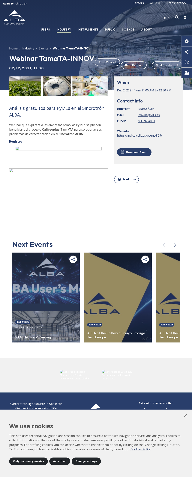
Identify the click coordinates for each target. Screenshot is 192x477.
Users (45, 29)
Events (43, 48)
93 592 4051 (146, 121)
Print (125, 179)
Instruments (88, 29)
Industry (64, 29)
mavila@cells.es (149, 115)
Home (13, 48)
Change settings (86, 461)
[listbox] (167, 17)
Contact (137, 65)
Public (110, 29)
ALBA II (155, 3)
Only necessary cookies (28, 461)
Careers (138, 3)
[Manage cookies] (187, 72)
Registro (15, 141)
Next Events (164, 65)
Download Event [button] (137, 152)
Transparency (176, 3)
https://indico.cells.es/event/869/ (139, 135)
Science (128, 29)
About (146, 29)
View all (111, 62)
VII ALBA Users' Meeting (33, 337)
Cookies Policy (140, 449)
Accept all (59, 461)
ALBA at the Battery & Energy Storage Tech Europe (116, 335)
